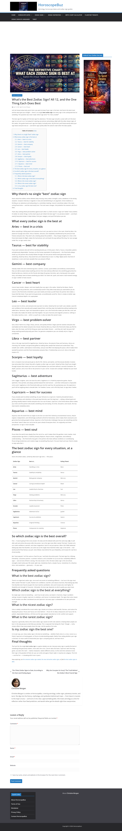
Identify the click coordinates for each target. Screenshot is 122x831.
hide (35, 131)
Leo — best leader (22, 149)
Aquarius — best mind (23, 164)
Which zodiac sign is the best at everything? (29, 178)
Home (13, 15)
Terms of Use (15, 804)
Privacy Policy (16, 812)
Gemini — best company (24, 144)
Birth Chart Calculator (73, 15)
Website (13, 765)
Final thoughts (18, 188)
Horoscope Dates (24, 15)
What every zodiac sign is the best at (25, 137)
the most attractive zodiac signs (50, 659)
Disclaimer (14, 808)
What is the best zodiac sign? (25, 176)
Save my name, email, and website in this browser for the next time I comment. (39, 775)
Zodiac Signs (39, 15)
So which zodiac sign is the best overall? (26, 171)
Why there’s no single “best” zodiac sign (25, 134)
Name (12, 748)
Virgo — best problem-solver (25, 151)
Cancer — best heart (22, 147)
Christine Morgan (26, 107)
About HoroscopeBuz (18, 800)
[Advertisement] (61, 34)
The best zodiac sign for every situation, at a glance (29, 169)
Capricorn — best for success (25, 161)
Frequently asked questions (22, 174)
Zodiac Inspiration (54, 15)
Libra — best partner (22, 154)
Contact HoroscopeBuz (19, 816)
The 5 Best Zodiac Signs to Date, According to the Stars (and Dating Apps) (27, 671)
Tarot (35, 19)
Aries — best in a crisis (23, 139)
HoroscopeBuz (50, 4)
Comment (14, 724)
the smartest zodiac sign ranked (32, 659)
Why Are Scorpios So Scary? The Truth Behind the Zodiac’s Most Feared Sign (61, 671)
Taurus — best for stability (24, 142)
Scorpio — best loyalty (23, 156)
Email (12, 757)
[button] (31, 15)
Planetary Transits (91, 15)
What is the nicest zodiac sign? (25, 181)
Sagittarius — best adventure (25, 159)
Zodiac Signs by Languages (21, 19)
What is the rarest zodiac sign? (25, 183)
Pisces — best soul (22, 166)
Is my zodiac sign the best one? (26, 186)
